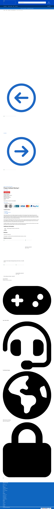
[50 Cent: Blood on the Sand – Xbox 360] (9, 269)
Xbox (6, 10)
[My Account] (15, 2)
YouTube (4, 506)
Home (4, 10)
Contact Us (4, 489)
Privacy (4, 491)
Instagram (4, 504)
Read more (9, 277)
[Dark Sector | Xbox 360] (28, 243)
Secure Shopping (5, 490)
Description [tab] (6, 211)
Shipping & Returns (5, 488)
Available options (6, 192)
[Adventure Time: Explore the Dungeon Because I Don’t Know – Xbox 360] (14, 250)
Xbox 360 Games (13, 10)
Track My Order (5, 494)
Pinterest (4, 505)
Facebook (4, 502)
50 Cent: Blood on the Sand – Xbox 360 (9, 276)
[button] (48, 6)
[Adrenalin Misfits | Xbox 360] (20, 268)
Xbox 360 (9, 10)
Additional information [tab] (7, 212)
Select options (14, 263)
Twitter (4, 503)
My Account (48, 3)
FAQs (3, 492)
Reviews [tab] (5, 213)
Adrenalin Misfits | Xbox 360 (20, 273)
